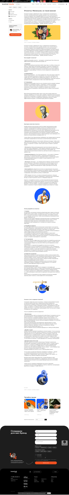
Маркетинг (15, 7)
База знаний (26, 40)
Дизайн (20, 7)
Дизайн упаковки (36, 481)
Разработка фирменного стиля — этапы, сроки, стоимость (42, 410)
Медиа (52, 480)
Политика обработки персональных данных (28, 491)
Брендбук (42, 481)
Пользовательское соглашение (44, 491)
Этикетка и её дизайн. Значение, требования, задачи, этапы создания (29, 410)
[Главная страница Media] (5, 4)
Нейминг (42, 480)
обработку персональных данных (45, 459)
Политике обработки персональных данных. (39, 493)
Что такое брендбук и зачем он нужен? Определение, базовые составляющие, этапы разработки (54, 411)
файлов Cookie (28, 493)
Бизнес (10, 7)
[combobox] (36, 434)
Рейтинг (52, 481)
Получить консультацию (15, 34)
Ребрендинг (35, 480)
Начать (55, 1)
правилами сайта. (45, 460)
